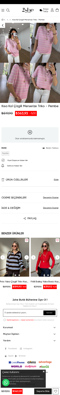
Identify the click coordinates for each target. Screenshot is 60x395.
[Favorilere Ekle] (55, 391)
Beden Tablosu (52, 148)
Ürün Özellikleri (17, 179)
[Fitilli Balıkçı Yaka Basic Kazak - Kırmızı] (45, 257)
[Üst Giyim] (7, 20)
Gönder (49, 313)
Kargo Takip (46, 10)
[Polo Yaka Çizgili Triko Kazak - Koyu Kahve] (14, 257)
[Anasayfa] (4, 20)
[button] (10, 275)
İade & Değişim (10, 208)
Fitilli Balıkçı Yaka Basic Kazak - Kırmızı (45, 282)
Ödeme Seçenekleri (13, 197)
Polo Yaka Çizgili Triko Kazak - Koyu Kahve (14, 282)
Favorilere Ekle (27, 240)
